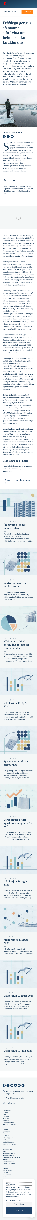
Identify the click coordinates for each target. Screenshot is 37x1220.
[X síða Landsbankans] (8, 1086)
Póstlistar (9, 180)
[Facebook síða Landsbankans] (4, 1086)
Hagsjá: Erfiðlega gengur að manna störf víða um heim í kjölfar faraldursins (17, 468)
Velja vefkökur (19, 1204)
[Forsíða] (5, 4)
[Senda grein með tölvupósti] (12, 137)
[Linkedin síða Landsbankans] (15, 1086)
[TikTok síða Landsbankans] (23, 1086)
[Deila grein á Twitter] (8, 137)
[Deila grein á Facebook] (4, 137)
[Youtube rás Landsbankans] (11, 1086)
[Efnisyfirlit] (33, 4)
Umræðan (8, 12)
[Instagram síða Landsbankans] (19, 1086)
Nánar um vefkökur (13, 1201)
